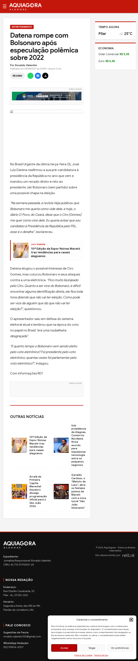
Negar (92, 647)
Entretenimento (22, 26)
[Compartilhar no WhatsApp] (30, 76)
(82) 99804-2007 (13, 647)
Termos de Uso (101, 655)
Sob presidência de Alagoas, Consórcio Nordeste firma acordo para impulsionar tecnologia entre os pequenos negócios (78, 445)
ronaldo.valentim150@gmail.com (22, 636)
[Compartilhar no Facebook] (38, 76)
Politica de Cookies (83, 655)
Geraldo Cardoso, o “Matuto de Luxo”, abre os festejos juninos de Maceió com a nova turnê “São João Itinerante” (78, 491)
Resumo (17, 76)
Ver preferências (120, 647)
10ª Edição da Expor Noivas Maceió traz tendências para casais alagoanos (55, 252)
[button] (131, 619)
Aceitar (64, 647)
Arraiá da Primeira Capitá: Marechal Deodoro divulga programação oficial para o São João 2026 (38, 491)
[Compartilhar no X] (45, 76)
